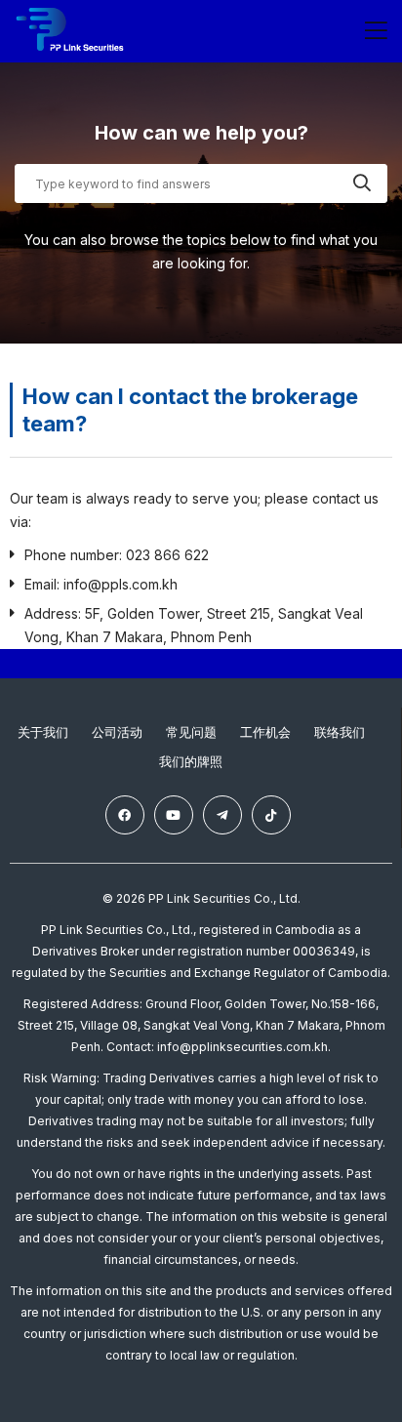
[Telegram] (222, 814)
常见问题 (191, 732)
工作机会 (265, 732)
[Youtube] (173, 814)
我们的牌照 (190, 761)
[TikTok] (271, 814)
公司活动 (117, 732)
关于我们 (43, 732)
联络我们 (339, 732)
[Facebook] (124, 814)
